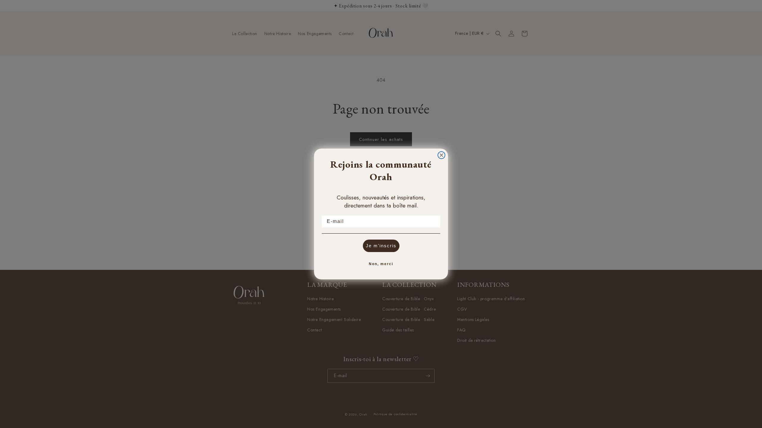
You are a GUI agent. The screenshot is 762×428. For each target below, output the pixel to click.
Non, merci (381, 264)
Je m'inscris (381, 245)
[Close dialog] (441, 155)
